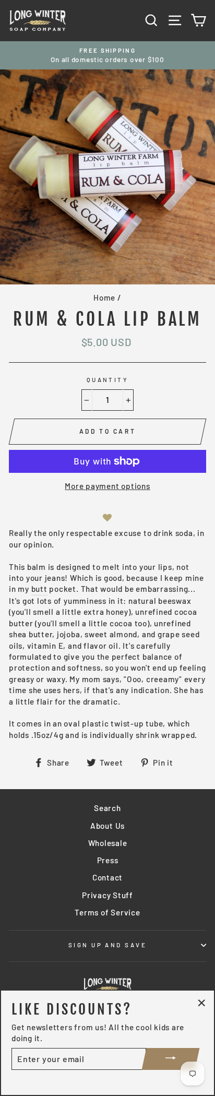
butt (39, 588)
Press (107, 860)
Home (104, 297)
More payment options (107, 486)
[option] (107, 55)
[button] (107, 517)
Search (107, 808)
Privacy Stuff (107, 895)
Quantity (108, 379)
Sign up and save (107, 945)
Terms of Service (107, 912)
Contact (107, 877)
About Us (107, 825)
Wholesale (107, 843)
